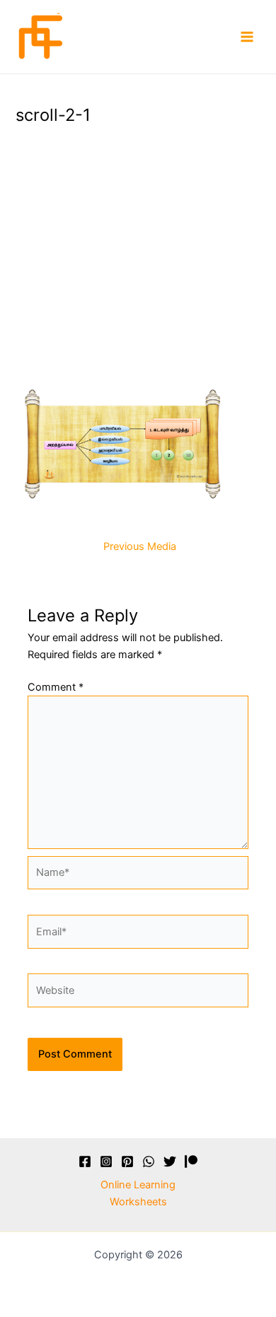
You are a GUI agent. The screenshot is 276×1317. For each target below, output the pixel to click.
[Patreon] (191, 1161)
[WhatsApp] (148, 1161)
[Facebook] (85, 1161)
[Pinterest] (127, 1161)
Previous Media (139, 547)
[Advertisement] (138, 254)
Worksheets (138, 1201)
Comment (56, 687)
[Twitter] (169, 1161)
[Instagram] (106, 1161)
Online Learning (138, 1184)
